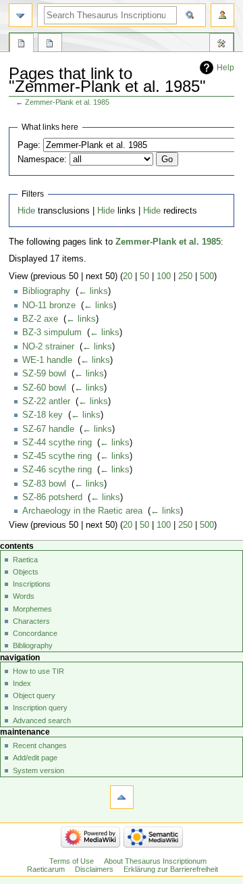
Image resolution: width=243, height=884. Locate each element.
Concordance (35, 633)
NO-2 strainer (48, 346)
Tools (221, 44)
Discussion (49, 44)
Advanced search (42, 720)
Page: (29, 145)
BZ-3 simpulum (52, 332)
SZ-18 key (42, 415)
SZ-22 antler (46, 401)
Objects (25, 572)
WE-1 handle (47, 360)
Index (22, 683)
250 (185, 276)
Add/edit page (35, 758)
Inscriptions (32, 584)
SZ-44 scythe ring (57, 442)
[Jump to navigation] (20, 15)
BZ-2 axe (40, 319)
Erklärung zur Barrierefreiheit (171, 869)
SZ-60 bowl (44, 388)
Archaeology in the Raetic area (82, 511)
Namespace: (42, 159)
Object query (34, 695)
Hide (26, 211)
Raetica (25, 560)
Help (225, 67)
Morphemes (32, 609)
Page (21, 44)
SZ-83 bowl (44, 484)
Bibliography (46, 291)
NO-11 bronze (49, 305)
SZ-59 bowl (44, 373)
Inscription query (40, 708)
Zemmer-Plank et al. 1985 (67, 102)
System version (38, 770)
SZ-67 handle (48, 429)
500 (207, 276)
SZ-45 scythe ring (57, 456)
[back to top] (122, 797)
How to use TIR (38, 671)
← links (93, 291)
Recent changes (40, 745)
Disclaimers (94, 869)
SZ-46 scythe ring (57, 469)
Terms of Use (71, 861)
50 (144, 276)
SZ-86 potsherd (52, 497)
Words (23, 596)
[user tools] (222, 15)
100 (164, 276)
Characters (31, 621)
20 (127, 276)
